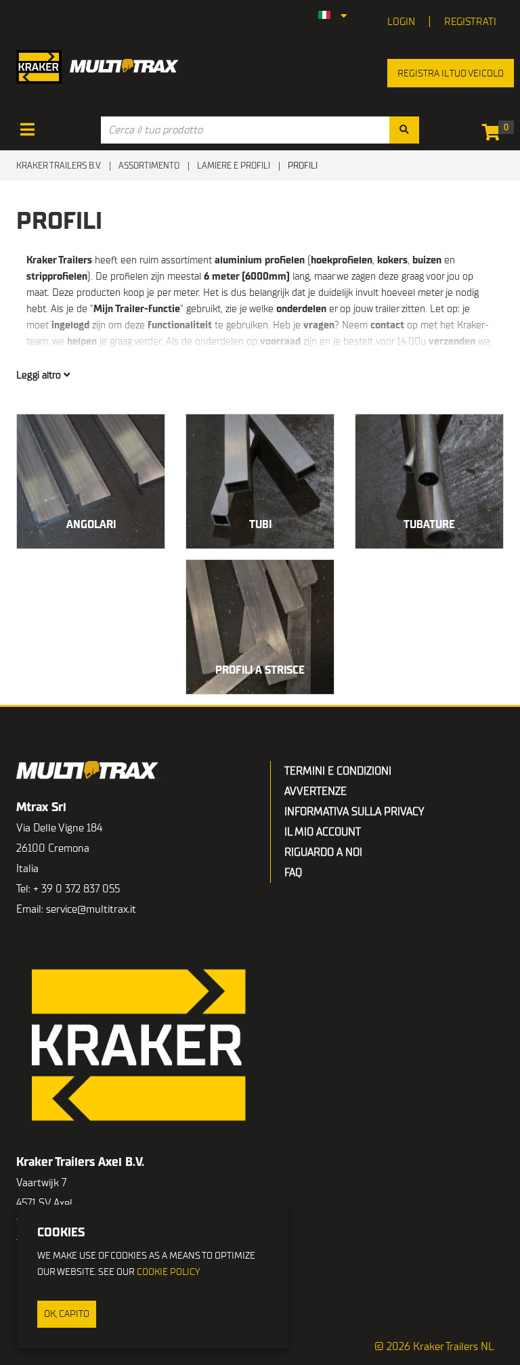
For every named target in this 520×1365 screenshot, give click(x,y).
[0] (494, 135)
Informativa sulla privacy (354, 812)
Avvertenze (315, 791)
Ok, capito (66, 1314)
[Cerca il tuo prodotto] (404, 130)
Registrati (470, 22)
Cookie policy (168, 1272)
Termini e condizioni (337, 771)
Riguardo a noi (323, 852)
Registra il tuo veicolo (450, 73)
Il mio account (322, 832)
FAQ (293, 873)
